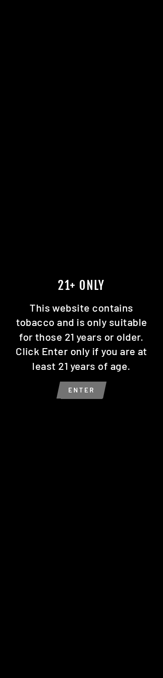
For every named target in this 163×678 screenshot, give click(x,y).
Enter (81, 390)
